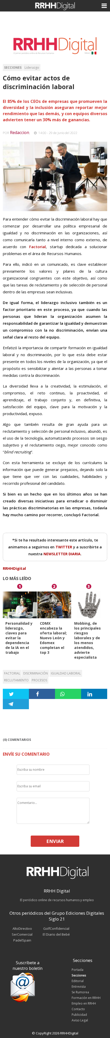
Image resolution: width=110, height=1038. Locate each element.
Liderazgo (32, 67)
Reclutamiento (16, 680)
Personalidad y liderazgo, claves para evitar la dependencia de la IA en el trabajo (18, 638)
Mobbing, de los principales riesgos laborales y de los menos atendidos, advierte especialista (87, 640)
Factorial (12, 673)
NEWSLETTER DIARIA (62, 553)
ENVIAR (55, 841)
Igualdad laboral (66, 673)
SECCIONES (12, 67)
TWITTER (64, 547)
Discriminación (35, 673)
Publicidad (79, 1014)
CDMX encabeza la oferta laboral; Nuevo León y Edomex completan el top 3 (53, 638)
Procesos (39, 680)
